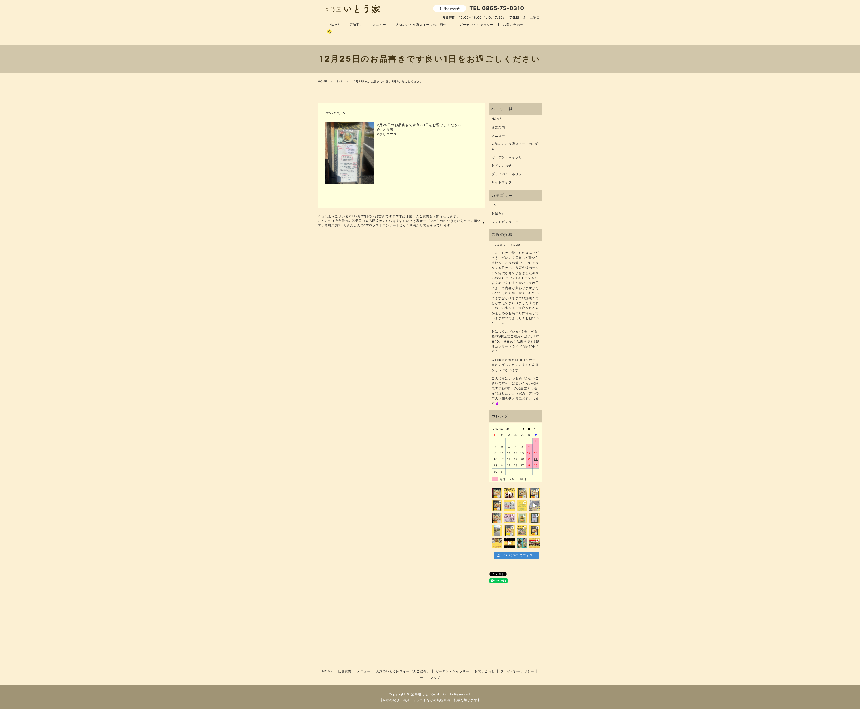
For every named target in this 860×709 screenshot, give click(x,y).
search (329, 31)
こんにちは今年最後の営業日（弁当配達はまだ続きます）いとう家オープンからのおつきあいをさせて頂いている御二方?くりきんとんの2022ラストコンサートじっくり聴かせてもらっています (399, 223)
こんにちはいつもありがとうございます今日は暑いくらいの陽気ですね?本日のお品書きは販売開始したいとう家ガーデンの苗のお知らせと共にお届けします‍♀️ (515, 390)
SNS (339, 81)
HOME (334, 24)
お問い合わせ (513, 24)
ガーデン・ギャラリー (476, 24)
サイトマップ (502, 182)
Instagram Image (506, 244)
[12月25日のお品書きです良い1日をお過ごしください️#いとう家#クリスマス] (349, 153)
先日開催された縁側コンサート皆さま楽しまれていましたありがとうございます (515, 365)
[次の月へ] (536, 429)
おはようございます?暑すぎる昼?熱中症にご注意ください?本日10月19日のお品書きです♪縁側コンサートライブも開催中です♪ (515, 341)
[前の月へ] (522, 429)
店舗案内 (356, 24)
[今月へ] (529, 429)
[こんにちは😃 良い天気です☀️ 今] (497, 530)
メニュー (379, 24)
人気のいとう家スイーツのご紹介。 (423, 24)
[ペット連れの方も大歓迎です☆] (522, 543)
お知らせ (498, 213)
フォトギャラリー (505, 222)
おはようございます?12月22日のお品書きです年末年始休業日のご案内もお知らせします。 (390, 216)
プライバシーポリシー (508, 174)
